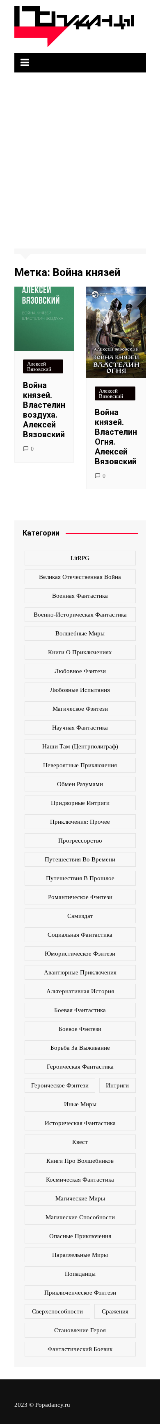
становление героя (80, 1330)
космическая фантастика (80, 1179)
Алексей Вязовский (39, 366)
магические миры (80, 1198)
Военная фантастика (80, 595)
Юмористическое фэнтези (80, 953)
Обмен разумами (80, 784)
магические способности (80, 1217)
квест (80, 1142)
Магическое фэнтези (80, 708)
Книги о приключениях (80, 652)
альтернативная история (80, 991)
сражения (115, 1311)
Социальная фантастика (80, 934)
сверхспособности (57, 1311)
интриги (117, 1085)
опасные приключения (80, 1236)
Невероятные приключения (80, 765)
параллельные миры (80, 1255)
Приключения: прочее (80, 821)
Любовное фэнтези (80, 671)
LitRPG (80, 558)
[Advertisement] (80, 156)
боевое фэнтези (80, 1029)
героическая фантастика (80, 1066)
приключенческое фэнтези (80, 1292)
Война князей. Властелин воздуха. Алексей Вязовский (44, 409)
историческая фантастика (80, 1123)
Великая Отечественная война (80, 577)
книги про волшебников (80, 1160)
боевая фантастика (80, 1010)
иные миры (80, 1104)
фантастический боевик (80, 1349)
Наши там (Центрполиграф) (80, 746)
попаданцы (80, 1273)
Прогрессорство (80, 840)
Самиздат (80, 916)
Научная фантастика (80, 727)
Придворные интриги (80, 803)
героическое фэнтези (60, 1085)
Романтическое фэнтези (80, 897)
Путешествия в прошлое (80, 878)
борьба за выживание (80, 1047)
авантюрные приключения (80, 972)
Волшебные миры (80, 633)
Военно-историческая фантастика (80, 614)
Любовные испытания (80, 690)
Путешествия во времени (80, 859)
